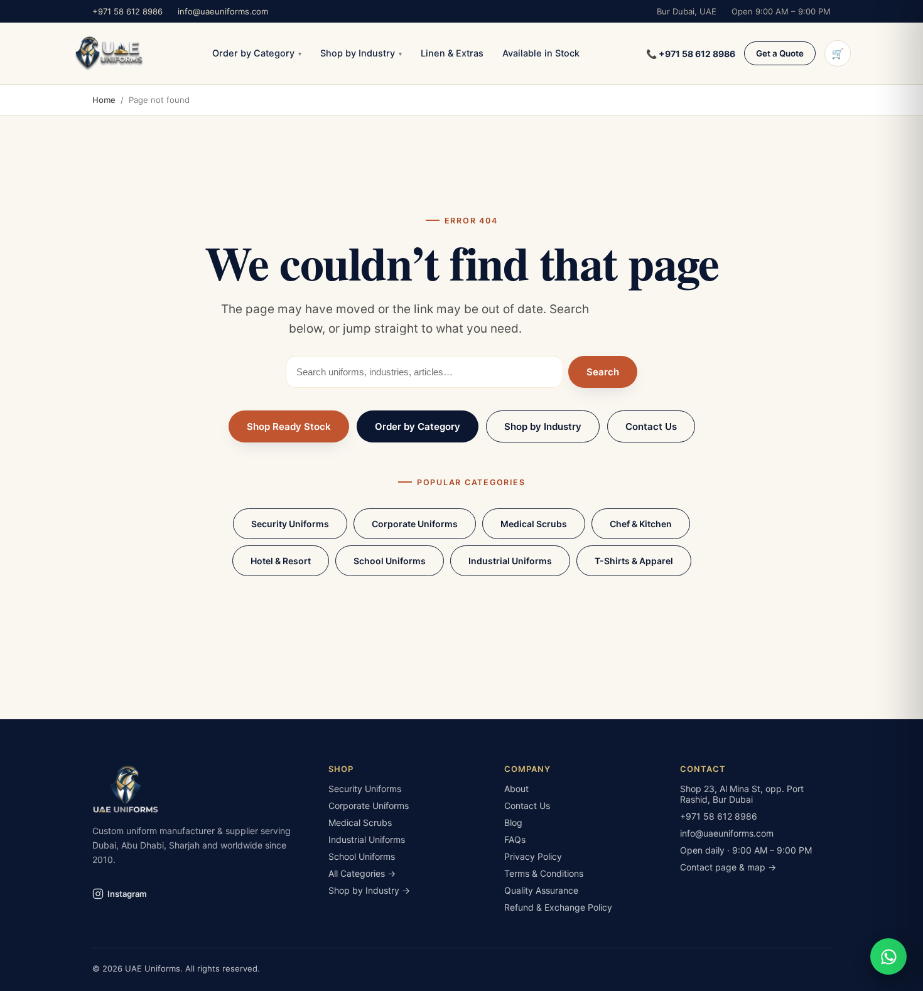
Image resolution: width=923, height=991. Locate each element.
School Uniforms (390, 560)
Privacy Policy (533, 856)
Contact (703, 768)
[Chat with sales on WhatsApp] (888, 956)
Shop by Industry (361, 53)
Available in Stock (541, 53)
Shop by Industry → (369, 890)
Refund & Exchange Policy (558, 907)
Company (527, 768)
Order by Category (256, 53)
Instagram (127, 894)
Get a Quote (780, 53)
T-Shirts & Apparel (634, 560)
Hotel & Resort (281, 560)
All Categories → (362, 873)
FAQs (515, 839)
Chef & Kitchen (641, 523)
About (516, 788)
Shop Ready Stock (289, 426)
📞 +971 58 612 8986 (690, 53)
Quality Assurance (541, 890)
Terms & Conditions (543, 873)
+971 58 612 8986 (127, 11)
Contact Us (651, 426)
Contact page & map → (728, 867)
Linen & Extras (452, 53)
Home (104, 100)
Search (602, 372)
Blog (513, 822)
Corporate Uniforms (415, 523)
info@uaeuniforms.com (223, 11)
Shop (341, 768)
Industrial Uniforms (510, 560)
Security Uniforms (290, 523)
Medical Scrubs (533, 523)
